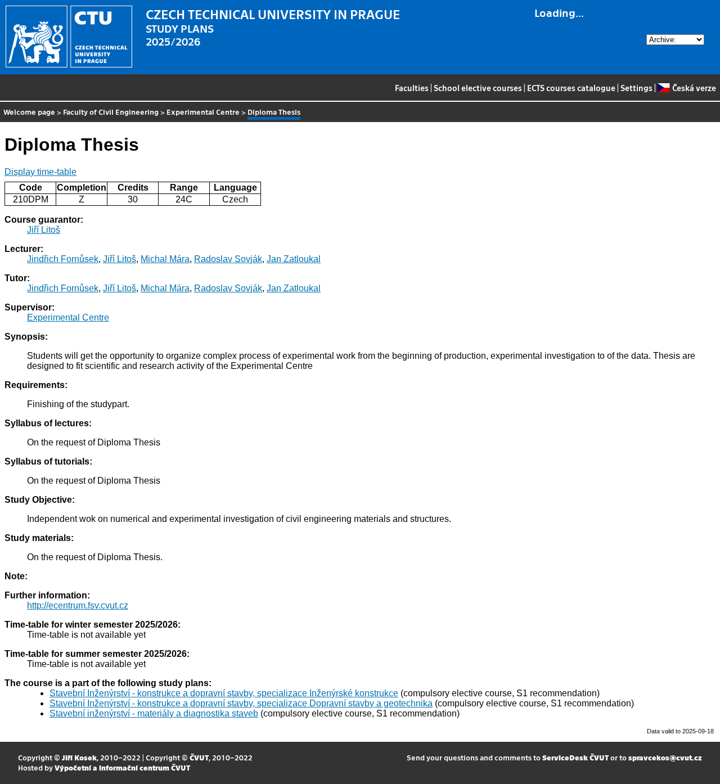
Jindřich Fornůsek (62, 259)
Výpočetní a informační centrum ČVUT (122, 767)
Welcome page (29, 111)
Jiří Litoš (43, 230)
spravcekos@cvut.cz (665, 757)
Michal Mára (165, 259)
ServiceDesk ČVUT (575, 757)
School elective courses (478, 88)
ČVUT (199, 757)
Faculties (412, 88)
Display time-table (40, 172)
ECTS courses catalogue (571, 88)
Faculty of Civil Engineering (111, 111)
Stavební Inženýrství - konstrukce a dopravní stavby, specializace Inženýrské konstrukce (224, 693)
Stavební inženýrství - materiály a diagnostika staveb (154, 713)
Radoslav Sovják (228, 259)
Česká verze (694, 88)
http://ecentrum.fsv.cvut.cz (77, 605)
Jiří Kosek (79, 757)
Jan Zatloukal (294, 259)
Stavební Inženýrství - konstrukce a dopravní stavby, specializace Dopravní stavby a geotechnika (241, 703)
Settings (636, 88)
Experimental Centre (203, 111)
